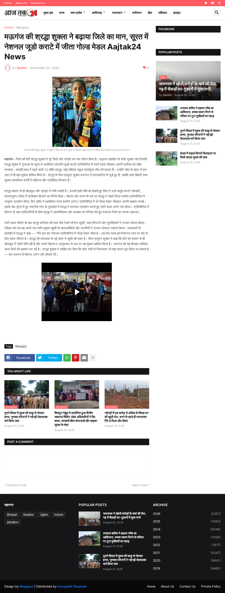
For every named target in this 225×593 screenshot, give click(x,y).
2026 (187, 513)
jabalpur (13, 522)
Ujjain (44, 514)
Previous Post (16, 485)
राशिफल (162, 12)
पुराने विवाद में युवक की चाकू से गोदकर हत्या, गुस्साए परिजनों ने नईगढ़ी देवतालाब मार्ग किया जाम (25, 417)
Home (8, 3)
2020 (187, 560)
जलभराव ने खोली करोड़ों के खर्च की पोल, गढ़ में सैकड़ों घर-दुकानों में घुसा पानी (124, 515)
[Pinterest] (75, 358)
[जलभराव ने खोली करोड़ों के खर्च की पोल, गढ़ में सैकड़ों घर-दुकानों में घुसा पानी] (89, 519)
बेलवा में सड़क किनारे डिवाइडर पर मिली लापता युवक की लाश (198, 155)
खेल (150, 12)
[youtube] (212, 3)
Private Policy (211, 586)
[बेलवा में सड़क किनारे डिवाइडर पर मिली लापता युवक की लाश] (166, 158)
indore (58, 514)
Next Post (139, 485)
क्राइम (176, 12)
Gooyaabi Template (72, 586)
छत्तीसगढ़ (97, 12)
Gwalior (28, 514)
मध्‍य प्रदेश (76, 12)
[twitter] (206, 3)
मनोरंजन (137, 12)
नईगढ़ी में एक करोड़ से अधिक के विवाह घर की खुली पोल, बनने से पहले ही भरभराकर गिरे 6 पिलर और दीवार (126, 417)
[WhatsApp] (67, 358)
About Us (21, 3)
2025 (187, 521)
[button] (217, 12)
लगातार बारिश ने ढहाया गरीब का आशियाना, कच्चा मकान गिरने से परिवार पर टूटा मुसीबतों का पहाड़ (197, 112)
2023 (187, 537)
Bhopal (12, 514)
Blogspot (26, 586)
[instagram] (219, 3)
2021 (187, 553)
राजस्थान (117, 12)
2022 (187, 545)
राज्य (61, 12)
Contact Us (38, 3)
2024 (187, 529)
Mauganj (22, 27)
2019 (187, 568)
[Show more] (92, 358)
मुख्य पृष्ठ (48, 12)
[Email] (84, 358)
